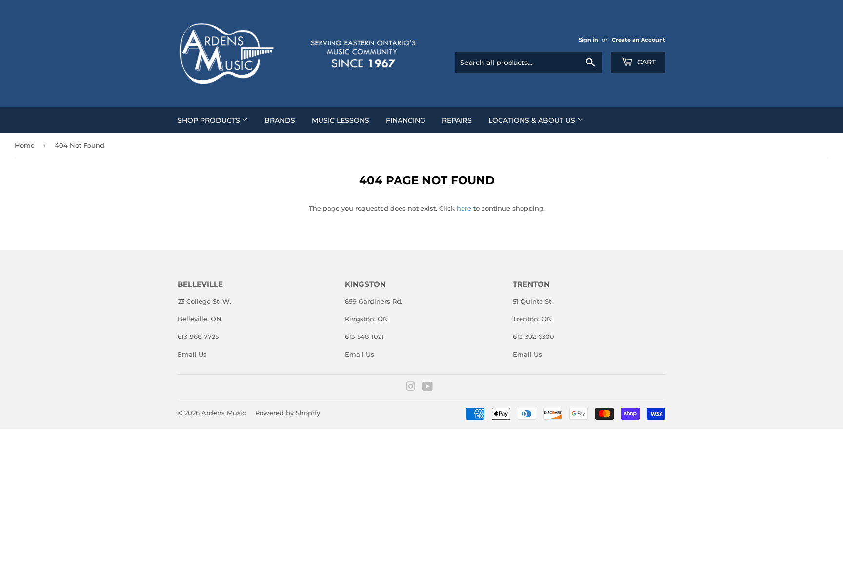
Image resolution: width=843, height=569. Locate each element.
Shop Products (210, 120)
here (464, 208)
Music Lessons (340, 120)
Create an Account (638, 39)
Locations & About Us (532, 120)
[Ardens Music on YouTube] (427, 388)
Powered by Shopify (287, 413)
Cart (645, 62)
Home (25, 145)
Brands (279, 120)
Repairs (457, 120)
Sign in (588, 39)
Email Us (192, 354)
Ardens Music (223, 413)
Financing (405, 120)
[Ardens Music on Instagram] (411, 388)
